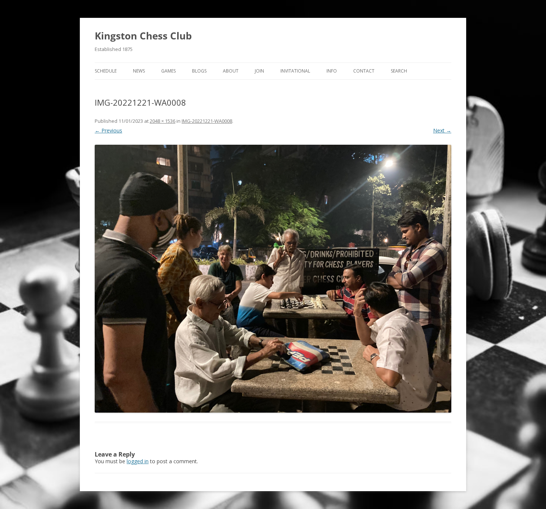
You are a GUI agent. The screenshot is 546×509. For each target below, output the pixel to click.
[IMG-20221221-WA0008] (273, 279)
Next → (442, 130)
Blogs (199, 71)
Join (259, 71)
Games (168, 71)
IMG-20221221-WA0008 (207, 121)
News (139, 71)
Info (331, 71)
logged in (138, 461)
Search (399, 71)
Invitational (295, 71)
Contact (363, 71)
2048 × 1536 (162, 121)
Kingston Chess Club (143, 35)
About (230, 71)
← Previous (108, 130)
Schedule (106, 71)
